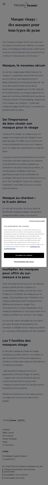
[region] (24, 242)
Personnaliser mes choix (24, 261)
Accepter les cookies (24, 255)
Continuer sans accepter (37, 221)
